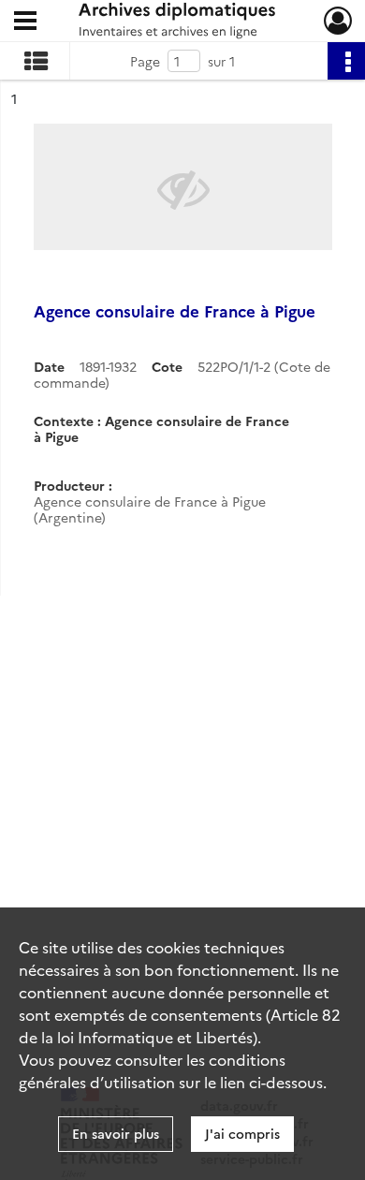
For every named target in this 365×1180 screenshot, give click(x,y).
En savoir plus (115, 1133)
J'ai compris (242, 1133)
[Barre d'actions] (346, 61)
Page (145, 61)
